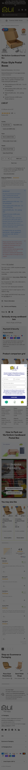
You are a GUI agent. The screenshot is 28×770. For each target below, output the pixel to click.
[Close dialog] (25, 366)
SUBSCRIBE (14, 397)
